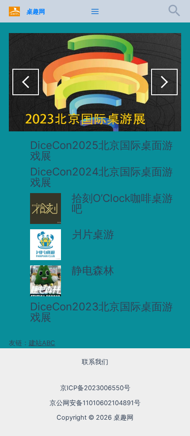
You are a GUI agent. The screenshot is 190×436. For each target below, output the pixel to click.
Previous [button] (25, 82)
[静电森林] (45, 280)
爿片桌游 (93, 234)
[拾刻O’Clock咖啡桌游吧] (45, 208)
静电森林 (93, 270)
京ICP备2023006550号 (95, 388)
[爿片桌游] (45, 244)
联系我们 (95, 362)
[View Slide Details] (95, 82)
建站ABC (42, 343)
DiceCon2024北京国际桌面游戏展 (101, 177)
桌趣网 (36, 11)
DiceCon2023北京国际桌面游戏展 (101, 312)
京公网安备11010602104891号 (95, 403)
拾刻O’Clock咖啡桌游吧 (122, 203)
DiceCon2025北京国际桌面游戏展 (101, 150)
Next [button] (164, 82)
